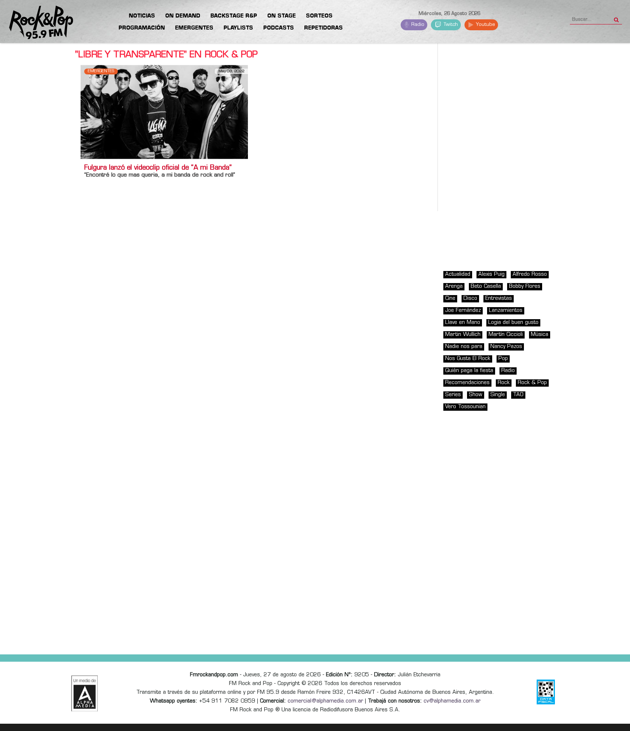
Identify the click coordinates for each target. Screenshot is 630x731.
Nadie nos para (463, 346)
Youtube (484, 24)
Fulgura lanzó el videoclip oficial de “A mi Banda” (158, 168)
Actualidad (457, 274)
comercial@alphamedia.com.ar (325, 701)
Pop (503, 358)
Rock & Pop (532, 383)
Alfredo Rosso (530, 274)
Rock (504, 383)
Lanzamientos (505, 310)
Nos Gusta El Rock (467, 358)
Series (453, 395)
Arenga (454, 286)
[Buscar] (616, 17)
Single (497, 395)
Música (539, 334)
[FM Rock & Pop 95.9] (36, 23)
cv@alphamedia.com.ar (452, 701)
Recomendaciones (467, 383)
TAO (518, 395)
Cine (450, 298)
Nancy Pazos (506, 346)
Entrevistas (498, 298)
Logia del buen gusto (513, 322)
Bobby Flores (524, 286)
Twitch (450, 24)
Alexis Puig (491, 274)
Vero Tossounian (465, 407)
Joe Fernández (463, 310)
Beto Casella (486, 286)
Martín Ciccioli (506, 334)
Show (475, 395)
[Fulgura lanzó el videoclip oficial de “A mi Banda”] (164, 111)
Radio (417, 24)
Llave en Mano (462, 322)
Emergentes (101, 71)
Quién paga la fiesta (469, 371)
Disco (470, 298)
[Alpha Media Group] (84, 693)
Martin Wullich (463, 334)
